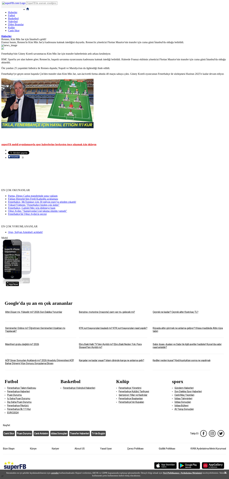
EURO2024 (13, 412)
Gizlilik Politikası (167, 448)
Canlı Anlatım (41, 433)
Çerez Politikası (135, 448)
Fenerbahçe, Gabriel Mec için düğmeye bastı (31, 207)
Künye (33, 448)
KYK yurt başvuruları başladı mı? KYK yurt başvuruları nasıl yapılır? (113, 328)
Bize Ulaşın (9, 448)
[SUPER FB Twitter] (221, 433)
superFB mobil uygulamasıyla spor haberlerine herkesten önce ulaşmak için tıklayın (48, 144)
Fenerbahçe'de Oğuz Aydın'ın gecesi (27, 214)
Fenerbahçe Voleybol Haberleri (79, 388)
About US (80, 448)
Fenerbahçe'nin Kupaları (131, 402)
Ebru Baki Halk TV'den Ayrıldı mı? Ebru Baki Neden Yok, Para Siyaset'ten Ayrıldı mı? (110, 346)
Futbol (11, 15)
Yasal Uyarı (106, 448)
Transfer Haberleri (79, 433)
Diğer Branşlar (16, 24)
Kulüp (11, 27)
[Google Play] (189, 468)
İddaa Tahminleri (183, 398)
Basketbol (13, 18)
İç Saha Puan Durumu (18, 398)
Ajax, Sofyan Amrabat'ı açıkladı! (25, 232)
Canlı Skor (13, 30)
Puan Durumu (14, 395)
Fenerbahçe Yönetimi (130, 388)
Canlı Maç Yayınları (184, 395)
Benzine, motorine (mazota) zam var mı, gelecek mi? (107, 312)
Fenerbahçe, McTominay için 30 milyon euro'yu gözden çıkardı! (42, 201)
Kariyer (55, 448)
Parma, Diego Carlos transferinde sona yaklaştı (33, 195)
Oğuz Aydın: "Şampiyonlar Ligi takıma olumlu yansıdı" (37, 211)
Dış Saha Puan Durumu (19, 402)
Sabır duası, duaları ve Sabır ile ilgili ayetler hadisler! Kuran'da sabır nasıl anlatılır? (187, 346)
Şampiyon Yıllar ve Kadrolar (133, 395)
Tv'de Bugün (98, 433)
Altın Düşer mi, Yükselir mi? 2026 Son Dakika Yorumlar (33, 312)
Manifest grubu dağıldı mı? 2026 (22, 344)
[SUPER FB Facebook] (203, 433)
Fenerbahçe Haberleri (18, 391)
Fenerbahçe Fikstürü (18, 405)
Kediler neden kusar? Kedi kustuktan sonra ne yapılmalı (181, 360)
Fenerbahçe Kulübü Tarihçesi (134, 391)
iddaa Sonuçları (59, 433)
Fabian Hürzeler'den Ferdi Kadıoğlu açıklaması (33, 198)
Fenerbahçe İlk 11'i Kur (19, 409)
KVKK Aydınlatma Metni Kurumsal (208, 448)
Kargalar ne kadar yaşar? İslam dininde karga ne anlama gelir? (111, 360)
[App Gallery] (213, 468)
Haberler (12, 12)
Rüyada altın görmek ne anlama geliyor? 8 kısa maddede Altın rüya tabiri (188, 329)
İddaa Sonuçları (183, 402)
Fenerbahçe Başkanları (131, 398)
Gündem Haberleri (184, 388)
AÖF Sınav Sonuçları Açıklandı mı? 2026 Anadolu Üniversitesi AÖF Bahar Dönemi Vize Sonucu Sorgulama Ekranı (39, 362)
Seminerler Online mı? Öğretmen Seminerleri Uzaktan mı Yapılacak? (35, 329)
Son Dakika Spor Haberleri (188, 391)
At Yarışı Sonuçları (184, 409)
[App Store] (165, 468)
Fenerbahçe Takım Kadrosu (21, 388)
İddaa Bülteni (181, 405)
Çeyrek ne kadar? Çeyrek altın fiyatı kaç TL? (175, 312)
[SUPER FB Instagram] (212, 433)
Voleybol (13, 21)
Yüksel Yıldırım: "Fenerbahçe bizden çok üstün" (34, 204)
